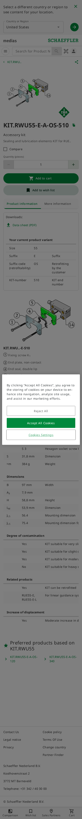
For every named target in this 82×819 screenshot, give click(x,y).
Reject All (41, 411)
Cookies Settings (41, 435)
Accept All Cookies (41, 423)
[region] (41, 409)
